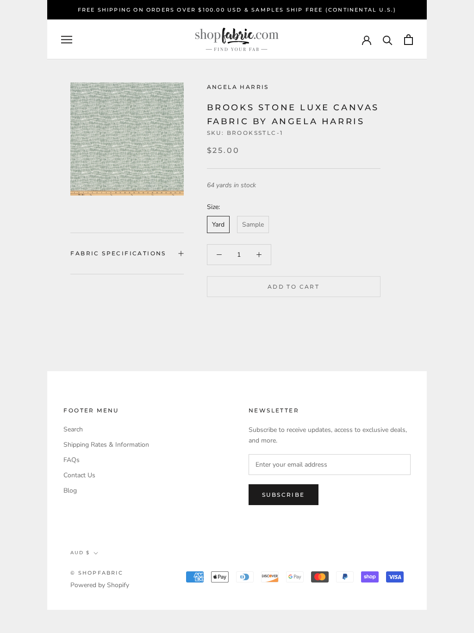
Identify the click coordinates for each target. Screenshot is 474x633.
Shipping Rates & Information (106, 444)
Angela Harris (238, 86)
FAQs (71, 460)
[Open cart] (408, 39)
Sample (253, 224)
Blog (70, 490)
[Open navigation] (66, 40)
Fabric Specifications (118, 253)
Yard (218, 224)
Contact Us (79, 475)
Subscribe (283, 494)
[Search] (388, 39)
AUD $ (80, 553)
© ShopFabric (96, 573)
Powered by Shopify (99, 585)
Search (73, 429)
